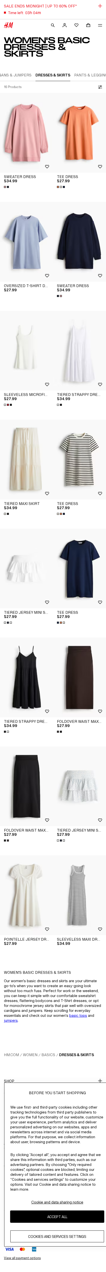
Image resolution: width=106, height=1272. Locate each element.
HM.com (11, 1055)
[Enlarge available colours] (7, 187)
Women (30, 1055)
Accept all (57, 1217)
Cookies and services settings (57, 1236)
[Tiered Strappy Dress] (79, 351)
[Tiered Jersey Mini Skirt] (26, 569)
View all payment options (22, 1258)
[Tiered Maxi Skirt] (26, 460)
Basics (48, 1055)
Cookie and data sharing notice (57, 1202)
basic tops (78, 1015)
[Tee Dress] (79, 133)
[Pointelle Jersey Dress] (26, 895)
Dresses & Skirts (76, 1055)
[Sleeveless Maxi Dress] (79, 895)
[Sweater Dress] (26, 133)
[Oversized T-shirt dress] (26, 242)
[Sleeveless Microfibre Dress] (26, 351)
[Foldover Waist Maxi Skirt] (79, 677)
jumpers (11, 1020)
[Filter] (99, 87)
